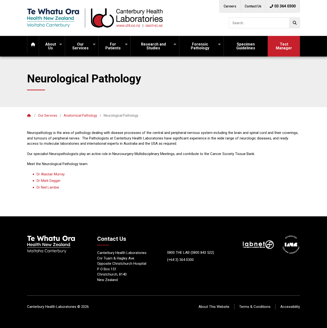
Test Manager (284, 46)
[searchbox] (264, 22)
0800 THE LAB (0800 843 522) (190, 252)
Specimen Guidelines (245, 46)
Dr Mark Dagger (49, 180)
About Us (50, 46)
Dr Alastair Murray (51, 174)
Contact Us (253, 6)
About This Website (213, 307)
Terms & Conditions (255, 307)
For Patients (113, 46)
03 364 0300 (285, 6)
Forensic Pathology (200, 46)
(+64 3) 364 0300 (180, 260)
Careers (230, 6)
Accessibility (290, 307)
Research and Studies (153, 46)
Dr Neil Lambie (48, 187)
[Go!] (294, 22)
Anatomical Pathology (80, 115)
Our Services (80, 46)
